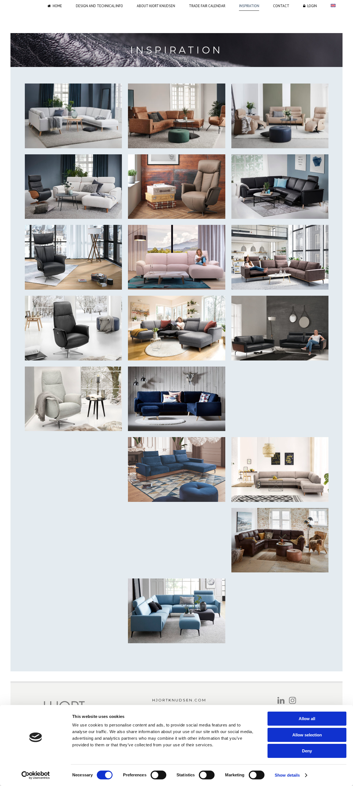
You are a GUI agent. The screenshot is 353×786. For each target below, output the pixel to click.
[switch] (158, 775)
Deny (307, 751)
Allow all (307, 718)
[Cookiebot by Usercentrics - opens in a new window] (36, 775)
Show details (287, 775)
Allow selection (307, 735)
